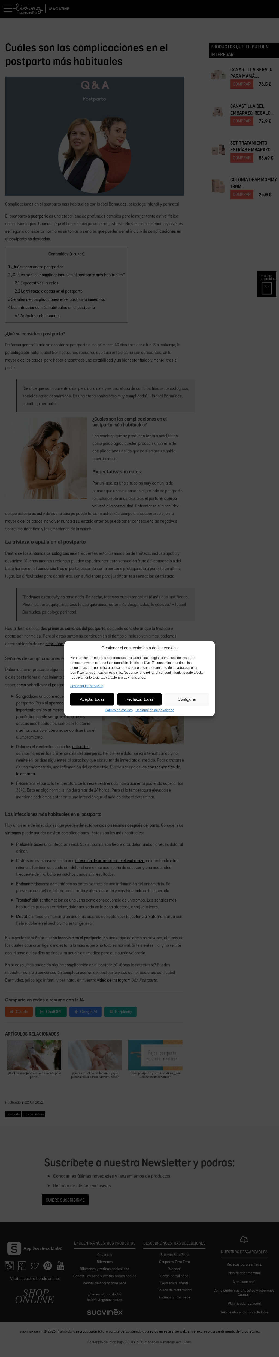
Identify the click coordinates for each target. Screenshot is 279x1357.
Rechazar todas (139, 699)
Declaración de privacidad (154, 710)
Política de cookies (119, 710)
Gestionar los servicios (86, 686)
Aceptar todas (92, 699)
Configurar (187, 699)
